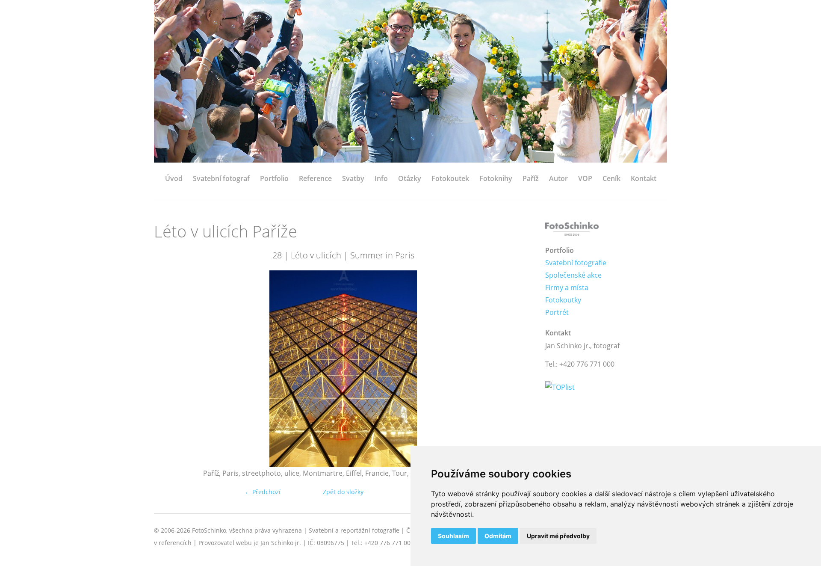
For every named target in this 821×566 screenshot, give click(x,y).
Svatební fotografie (575, 262)
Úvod (174, 178)
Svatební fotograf (221, 178)
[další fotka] (518, 368)
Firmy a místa (566, 287)
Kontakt (643, 178)
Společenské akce (573, 275)
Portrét (557, 312)
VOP (585, 178)
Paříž (531, 178)
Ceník (611, 178)
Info (381, 178)
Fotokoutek (450, 178)
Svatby (353, 178)
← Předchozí (263, 492)
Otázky (409, 178)
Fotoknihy (495, 178)
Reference (315, 178)
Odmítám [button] (497, 535)
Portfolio (274, 178)
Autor (558, 178)
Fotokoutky (563, 300)
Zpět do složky (343, 492)
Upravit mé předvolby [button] (558, 535)
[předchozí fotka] (167, 368)
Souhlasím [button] (453, 535)
